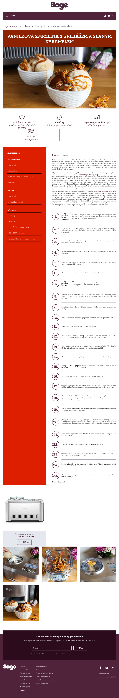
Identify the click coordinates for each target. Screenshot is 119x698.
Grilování (23, 666)
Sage (5, 26)
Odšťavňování (25, 673)
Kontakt (22, 690)
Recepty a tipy (25, 683)
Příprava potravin (26, 676)
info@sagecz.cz (103, 673)
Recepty (14, 26)
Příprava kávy (25, 670)
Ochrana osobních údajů (44, 673)
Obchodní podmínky (43, 676)
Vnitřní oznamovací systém (45, 680)
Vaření (22, 680)
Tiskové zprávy (25, 687)
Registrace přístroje (42, 670)
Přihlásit (80, 648)
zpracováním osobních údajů (78, 654)
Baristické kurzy (41, 666)
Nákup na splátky (42, 683)
